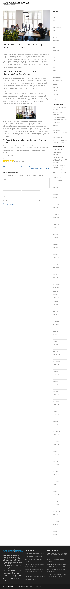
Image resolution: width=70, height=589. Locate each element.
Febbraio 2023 (56, 267)
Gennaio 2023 (56, 271)
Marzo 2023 (55, 264)
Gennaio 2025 (56, 207)
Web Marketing (33, 50)
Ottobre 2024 (56, 217)
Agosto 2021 (56, 327)
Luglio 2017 (55, 488)
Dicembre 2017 (56, 471)
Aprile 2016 (55, 534)
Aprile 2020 (55, 377)
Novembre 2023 (56, 251)
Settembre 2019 (56, 401)
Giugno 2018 (55, 451)
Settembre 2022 (56, 284)
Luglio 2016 (55, 528)
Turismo (55, 90)
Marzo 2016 (55, 538)
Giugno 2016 (55, 531)
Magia (54, 57)
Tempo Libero (56, 87)
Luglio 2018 (55, 448)
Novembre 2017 (56, 474)
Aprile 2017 (55, 498)
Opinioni (55, 74)
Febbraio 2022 (56, 307)
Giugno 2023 (55, 254)
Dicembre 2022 (56, 274)
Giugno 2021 (55, 334)
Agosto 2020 (56, 364)
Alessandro (56, 157)
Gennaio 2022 (56, 311)
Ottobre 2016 (56, 518)
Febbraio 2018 (56, 464)
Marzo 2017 (55, 501)
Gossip (54, 44)
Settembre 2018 (56, 441)
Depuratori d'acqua (57, 27)
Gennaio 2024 (56, 244)
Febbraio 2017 (56, 504)
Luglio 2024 (55, 227)
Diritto (54, 30)
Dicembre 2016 (56, 511)
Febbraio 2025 (56, 204)
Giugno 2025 (55, 194)
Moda (54, 60)
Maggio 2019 (56, 414)
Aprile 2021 (55, 341)
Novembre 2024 (56, 214)
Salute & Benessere (57, 80)
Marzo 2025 (55, 201)
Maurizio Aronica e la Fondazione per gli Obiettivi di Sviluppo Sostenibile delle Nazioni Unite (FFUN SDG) (35, 578)
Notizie (54, 70)
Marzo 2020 (55, 381)
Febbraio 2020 (56, 384)
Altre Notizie (56, 14)
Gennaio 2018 (56, 468)
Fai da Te (55, 37)
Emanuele (6, 50)
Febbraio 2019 (56, 424)
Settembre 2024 (56, 221)
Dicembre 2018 (56, 431)
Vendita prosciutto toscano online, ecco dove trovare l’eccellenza (56, 560)
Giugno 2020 (55, 371)
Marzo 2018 (55, 461)
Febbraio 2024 (56, 241)
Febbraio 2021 (56, 347)
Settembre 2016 (56, 521)
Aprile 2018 (55, 458)
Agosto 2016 (56, 524)
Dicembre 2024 (56, 211)
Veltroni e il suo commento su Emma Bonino (14, 166)
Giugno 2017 (55, 491)
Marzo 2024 (55, 237)
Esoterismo (56, 34)
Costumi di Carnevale (58, 24)
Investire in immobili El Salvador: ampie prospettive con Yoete (60, 124)
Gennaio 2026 (56, 187)
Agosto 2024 (56, 224)
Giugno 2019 (55, 411)
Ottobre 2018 (56, 438)
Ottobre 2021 (56, 321)
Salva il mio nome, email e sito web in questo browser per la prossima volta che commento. (25, 200)
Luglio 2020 (55, 367)
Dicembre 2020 (56, 354)
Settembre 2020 (56, 361)
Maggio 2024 (56, 231)
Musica (54, 67)
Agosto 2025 (56, 191)
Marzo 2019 (55, 421)
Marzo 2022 (55, 304)
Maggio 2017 (56, 494)
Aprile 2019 (55, 417)
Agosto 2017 (56, 484)
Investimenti (56, 50)
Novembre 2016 (56, 514)
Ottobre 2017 (56, 478)
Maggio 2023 (56, 257)
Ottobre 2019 (56, 397)
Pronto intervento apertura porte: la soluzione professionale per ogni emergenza (34, 571)
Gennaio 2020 (56, 387)
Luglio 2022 (55, 291)
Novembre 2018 (56, 434)
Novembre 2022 (56, 277)
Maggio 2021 (56, 337)
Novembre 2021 (56, 317)
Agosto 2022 (56, 287)
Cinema (54, 20)
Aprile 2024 (55, 234)
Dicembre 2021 (56, 314)
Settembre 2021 (56, 324)
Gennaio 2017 (56, 508)
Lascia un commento (45, 50)
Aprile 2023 (55, 261)
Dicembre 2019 (56, 391)
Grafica (54, 47)
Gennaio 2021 (56, 351)
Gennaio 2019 (56, 428)
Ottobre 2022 (56, 281)
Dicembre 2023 (56, 247)
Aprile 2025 (55, 197)
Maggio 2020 (56, 374)
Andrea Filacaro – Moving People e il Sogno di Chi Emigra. (60, 179)
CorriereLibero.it (16, 2)
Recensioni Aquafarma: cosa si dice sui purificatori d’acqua (59, 167)
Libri (54, 54)
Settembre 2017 (56, 481)
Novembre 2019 (56, 394)
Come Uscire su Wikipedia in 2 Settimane (34, 553)
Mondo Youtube (57, 64)
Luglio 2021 (55, 331)
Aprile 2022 (55, 301)
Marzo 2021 (55, 344)
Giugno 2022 (55, 294)
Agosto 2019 (56, 404)
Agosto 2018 (56, 444)
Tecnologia (55, 84)
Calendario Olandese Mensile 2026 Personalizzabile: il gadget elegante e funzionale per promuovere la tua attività (59, 116)
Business (55, 17)
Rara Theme (32, 586)
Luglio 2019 (55, 407)
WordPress (44, 586)
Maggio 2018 (56, 454)
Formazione (56, 40)
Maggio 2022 (56, 297)
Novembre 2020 (56, 357)
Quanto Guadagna (57, 77)
